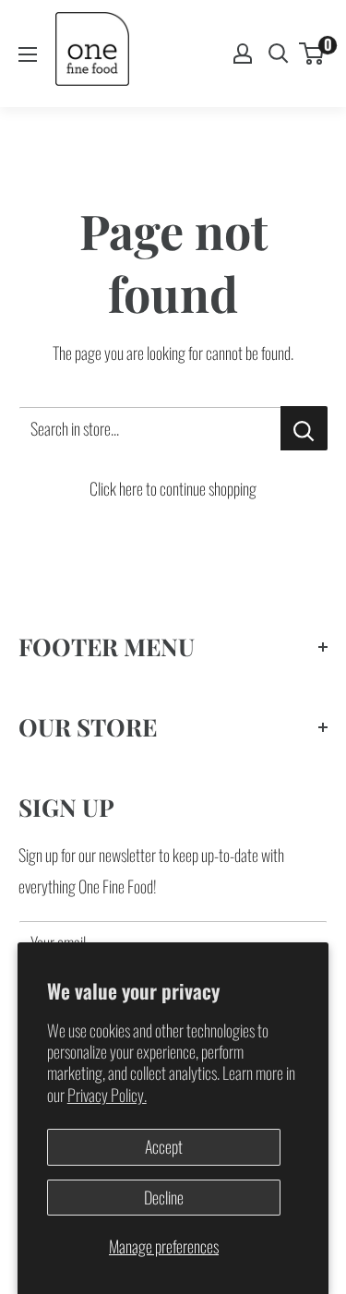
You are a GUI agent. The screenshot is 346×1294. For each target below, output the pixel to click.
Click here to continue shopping (173, 488)
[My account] (242, 53)
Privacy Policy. (107, 1095)
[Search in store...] (304, 428)
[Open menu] (27, 54)
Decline (164, 1197)
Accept (164, 1146)
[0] (312, 53)
